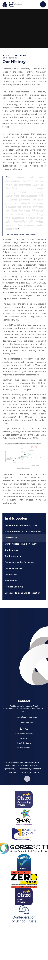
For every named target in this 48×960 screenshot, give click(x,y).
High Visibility (9, 769)
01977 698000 (26, 722)
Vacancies (24, 738)
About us (20, 55)
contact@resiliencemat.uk (26, 717)
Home (5, 55)
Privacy (24, 772)
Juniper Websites (30, 765)
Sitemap (12, 772)
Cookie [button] (36, 772)
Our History (9, 58)
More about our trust (24, 734)
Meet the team (24, 743)
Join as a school (24, 748)
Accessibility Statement (30, 769)
